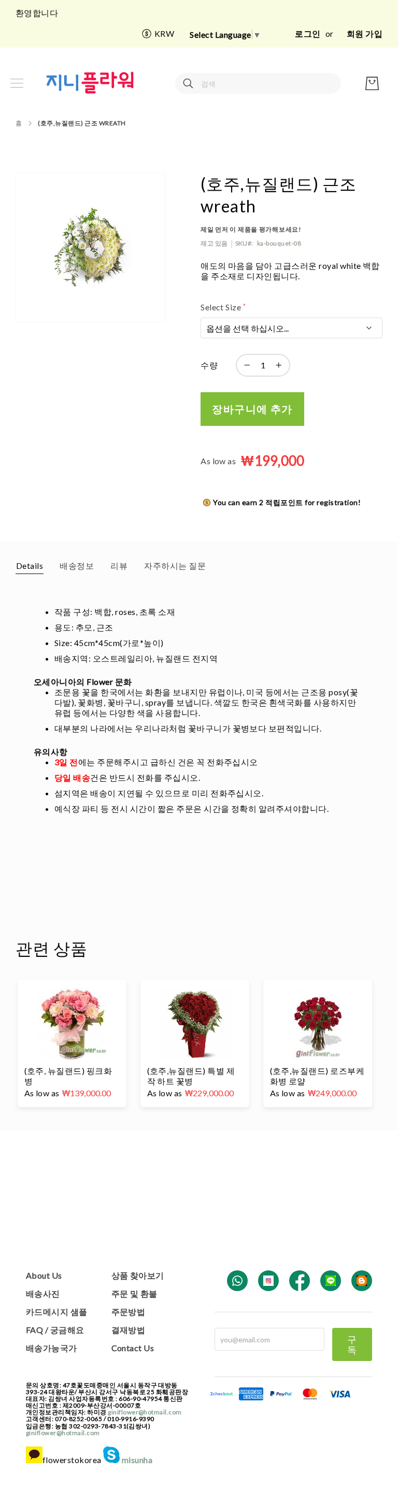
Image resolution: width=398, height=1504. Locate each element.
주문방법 (128, 1311)
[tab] (30, 565)
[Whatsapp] (237, 1280)
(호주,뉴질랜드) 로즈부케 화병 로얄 (317, 1076)
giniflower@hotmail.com (145, 1412)
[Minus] (244, 365)
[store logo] (91, 82)
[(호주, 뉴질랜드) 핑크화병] (72, 1024)
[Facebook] (299, 1280)
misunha (136, 1460)
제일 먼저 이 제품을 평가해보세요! (251, 229)
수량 (209, 365)
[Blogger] (361, 1280)
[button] (157, 33)
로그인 (307, 33)
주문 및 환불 (134, 1293)
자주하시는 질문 (175, 565)
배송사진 (43, 1293)
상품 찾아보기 (137, 1275)
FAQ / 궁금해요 (55, 1330)
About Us (44, 1275)
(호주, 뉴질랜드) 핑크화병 (68, 1076)
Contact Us (132, 1348)
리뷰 (118, 565)
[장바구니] (372, 83)
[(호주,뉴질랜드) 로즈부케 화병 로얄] (317, 1024)
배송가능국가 (51, 1348)
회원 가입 (364, 33)
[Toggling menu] (16, 83)
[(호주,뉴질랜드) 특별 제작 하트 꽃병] (195, 1024)
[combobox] (258, 83)
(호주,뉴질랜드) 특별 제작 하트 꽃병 (191, 1076)
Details (29, 565)
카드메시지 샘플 (57, 1311)
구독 (352, 1344)
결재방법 (128, 1330)
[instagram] (268, 1280)
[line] (330, 1280)
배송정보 (77, 565)
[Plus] (281, 365)
